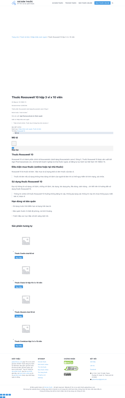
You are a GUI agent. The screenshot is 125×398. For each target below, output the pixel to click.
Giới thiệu (93, 362)
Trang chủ (15, 37)
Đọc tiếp (19, 258)
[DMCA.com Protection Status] (68, 363)
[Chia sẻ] (4, 395)
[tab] (64, 133)
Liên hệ (92, 365)
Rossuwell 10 (21, 131)
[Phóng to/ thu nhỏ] (10, 395)
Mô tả (17, 133)
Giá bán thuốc (25, 2)
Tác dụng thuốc (42, 372)
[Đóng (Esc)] (1, 395)
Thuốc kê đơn (25, 37)
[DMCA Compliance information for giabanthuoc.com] (71, 370)
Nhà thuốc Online (85, 3)
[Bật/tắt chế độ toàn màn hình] (7, 395)
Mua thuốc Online (102, 3)
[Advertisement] (62, 19)
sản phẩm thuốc (16, 371)
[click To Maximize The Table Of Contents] (14, 143)
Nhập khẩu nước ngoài (39, 37)
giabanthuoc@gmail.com (99, 379)
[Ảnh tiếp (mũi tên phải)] (4, 397)
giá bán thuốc (18, 375)
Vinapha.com (42, 375)
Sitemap (40, 377)
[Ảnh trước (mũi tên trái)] (1, 397)
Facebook (93, 369)
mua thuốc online (24, 373)
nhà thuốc (29, 371)
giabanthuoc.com (17, 362)
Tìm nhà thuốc (70, 3)
